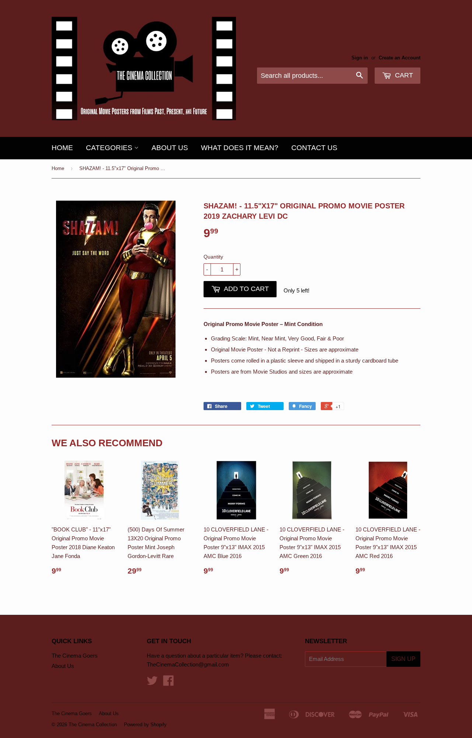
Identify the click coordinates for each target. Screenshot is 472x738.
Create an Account (399, 57)
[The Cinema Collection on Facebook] (168, 683)
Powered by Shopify (145, 724)
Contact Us (314, 148)
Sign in (359, 57)
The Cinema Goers (75, 655)
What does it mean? (239, 148)
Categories (110, 148)
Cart (403, 75)
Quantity (213, 257)
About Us (170, 148)
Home (62, 148)
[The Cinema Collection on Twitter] (152, 683)
